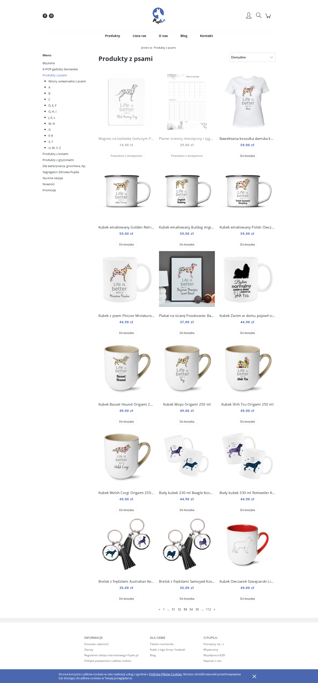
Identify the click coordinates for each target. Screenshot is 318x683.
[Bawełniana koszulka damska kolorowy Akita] (247, 103)
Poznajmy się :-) (213, 644)
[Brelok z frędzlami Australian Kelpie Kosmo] (126, 546)
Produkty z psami (55, 75)
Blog (153, 655)
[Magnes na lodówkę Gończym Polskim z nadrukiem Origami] (126, 103)
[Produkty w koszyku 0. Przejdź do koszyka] (268, 18)
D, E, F (52, 105)
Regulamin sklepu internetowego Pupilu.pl (111, 655)
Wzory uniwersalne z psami (67, 81)
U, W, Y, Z (54, 148)
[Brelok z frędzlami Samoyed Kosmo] (187, 546)
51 (173, 609)
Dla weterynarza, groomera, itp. (64, 166)
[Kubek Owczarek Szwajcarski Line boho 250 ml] (247, 546)
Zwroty (88, 650)
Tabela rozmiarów (161, 644)
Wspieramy (210, 650)
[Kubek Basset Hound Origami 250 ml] (126, 369)
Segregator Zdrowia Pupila (61, 172)
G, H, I (52, 111)
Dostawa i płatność (96, 644)
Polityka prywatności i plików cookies (107, 661)
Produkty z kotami (55, 154)
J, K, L (51, 117)
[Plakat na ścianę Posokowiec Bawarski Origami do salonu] (187, 280)
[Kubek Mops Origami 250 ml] (187, 369)
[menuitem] (112, 36)
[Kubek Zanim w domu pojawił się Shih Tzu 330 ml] (247, 280)
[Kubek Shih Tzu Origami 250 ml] (247, 369)
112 (208, 609)
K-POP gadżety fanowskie (60, 69)
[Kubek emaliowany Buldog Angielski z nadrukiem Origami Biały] (187, 192)
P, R (50, 136)
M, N (51, 123)
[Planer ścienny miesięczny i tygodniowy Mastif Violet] (187, 103)
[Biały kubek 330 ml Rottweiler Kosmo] (247, 457)
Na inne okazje (53, 178)
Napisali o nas (212, 661)
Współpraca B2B (214, 655)
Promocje (49, 190)
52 (179, 609)
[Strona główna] (159, 16)
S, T (50, 142)
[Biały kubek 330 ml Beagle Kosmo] (187, 457)
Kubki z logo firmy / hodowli (167, 650)
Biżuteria (49, 63)
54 (191, 609)
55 (197, 609)
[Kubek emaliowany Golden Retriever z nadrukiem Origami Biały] (126, 192)
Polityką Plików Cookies (165, 674)
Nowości (48, 184)
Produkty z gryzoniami (58, 160)
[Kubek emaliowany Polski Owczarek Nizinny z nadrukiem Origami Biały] (247, 192)
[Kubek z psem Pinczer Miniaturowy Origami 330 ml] (126, 280)
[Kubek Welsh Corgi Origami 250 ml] (126, 457)
